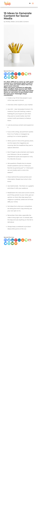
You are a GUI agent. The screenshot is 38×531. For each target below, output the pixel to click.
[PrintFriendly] (9, 77)
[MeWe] (19, 73)
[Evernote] (26, 73)
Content (26, 21)
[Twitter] (9, 73)
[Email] (12, 77)
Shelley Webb (10, 21)
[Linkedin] (12, 73)
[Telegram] (5, 77)
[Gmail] (29, 73)
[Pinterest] (15, 73)
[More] (15, 77)
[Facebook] (5, 73)
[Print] (22, 73)
